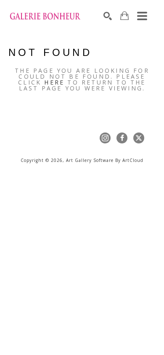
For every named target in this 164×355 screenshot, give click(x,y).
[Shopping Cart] (124, 16)
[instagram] (105, 137)
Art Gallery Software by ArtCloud (104, 160)
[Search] (107, 16)
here (54, 82)
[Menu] (142, 16)
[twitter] (138, 137)
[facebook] (121, 137)
